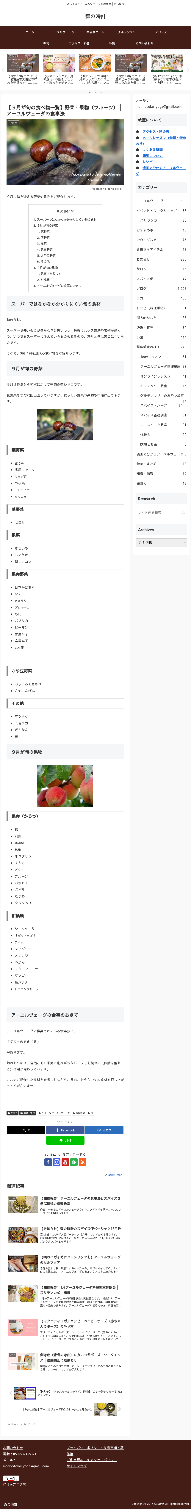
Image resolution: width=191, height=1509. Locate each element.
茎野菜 (45, 237)
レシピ (148, 161)
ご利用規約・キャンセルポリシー (92, 1460)
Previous (3, 70)
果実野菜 (47, 249)
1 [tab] (90, 92)
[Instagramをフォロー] (56, 1162)
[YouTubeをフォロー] (65, 1162)
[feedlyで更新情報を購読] (74, 1162)
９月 (44, 1113)
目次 (59, 211)
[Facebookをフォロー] (48, 1162)
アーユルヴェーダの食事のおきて (59, 286)
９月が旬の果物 (47, 267)
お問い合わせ (13, 1447)
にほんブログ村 (14, 1484)
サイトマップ (77, 1466)
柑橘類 (45, 280)
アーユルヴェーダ (61, 1113)
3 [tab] (101, 92)
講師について (153, 155)
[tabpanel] (23, 69)
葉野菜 (45, 231)
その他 (45, 261)
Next (188, 70)
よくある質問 (153, 149)
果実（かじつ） (51, 273)
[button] (183, 512)
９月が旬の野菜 (47, 225)
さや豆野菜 (48, 255)
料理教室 (80, 1113)
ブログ (14, 1113)
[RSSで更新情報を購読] (82, 1162)
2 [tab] (95, 92)
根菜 (44, 243)
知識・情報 (29, 1113)
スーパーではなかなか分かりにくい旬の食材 (67, 219)
